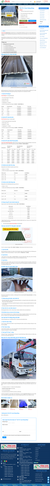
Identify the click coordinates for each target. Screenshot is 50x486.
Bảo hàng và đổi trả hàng (39, 479)
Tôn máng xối (30, 409)
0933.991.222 (10, 471)
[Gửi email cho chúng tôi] (3, 461)
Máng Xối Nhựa (42, 40)
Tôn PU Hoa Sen (4, 119)
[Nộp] (31, 1)
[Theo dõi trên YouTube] (6, 461)
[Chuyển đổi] (2, 31)
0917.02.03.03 (10, 474)
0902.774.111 (27, 472)
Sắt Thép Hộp (42, 14)
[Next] (36, 405)
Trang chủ (3, 4)
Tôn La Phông (42, 36)
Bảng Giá (19, 4)
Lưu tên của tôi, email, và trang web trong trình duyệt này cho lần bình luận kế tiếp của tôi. (17, 435)
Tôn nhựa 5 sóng (12, 409)
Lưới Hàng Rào (42, 10)
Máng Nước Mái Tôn (43, 45)
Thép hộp (36, 451)
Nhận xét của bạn (5, 424)
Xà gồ (36, 458)
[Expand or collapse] (35, 42)
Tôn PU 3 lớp (3, 32)
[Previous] (1, 405)
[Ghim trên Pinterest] (25, 27)
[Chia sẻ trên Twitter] (21, 27)
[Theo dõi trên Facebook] (1, 461)
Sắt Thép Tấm (42, 17)
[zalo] (48, 480)
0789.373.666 (10, 466)
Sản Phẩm (14, 4)
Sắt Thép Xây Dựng (43, 19)
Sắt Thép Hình (42, 12)
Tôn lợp (36, 456)
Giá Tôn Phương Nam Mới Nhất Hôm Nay (44, 31)
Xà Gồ (41, 23)
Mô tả (4, 30)
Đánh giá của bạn (5, 421)
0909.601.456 (10, 476)
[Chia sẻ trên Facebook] (20, 27)
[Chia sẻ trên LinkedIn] (26, 27)
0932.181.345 (10, 468)
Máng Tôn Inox (42, 43)
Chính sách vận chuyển (39, 477)
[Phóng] (2, 24)
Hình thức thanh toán (38, 475)
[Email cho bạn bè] (23, 27)
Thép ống (36, 453)
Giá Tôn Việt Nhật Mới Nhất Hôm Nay (43, 34)
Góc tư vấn (26, 4)
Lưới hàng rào (37, 460)
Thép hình (36, 449)
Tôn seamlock (21, 409)
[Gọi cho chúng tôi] (5, 461)
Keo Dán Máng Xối (43, 47)
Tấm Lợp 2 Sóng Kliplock (44, 38)
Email (20, 431)
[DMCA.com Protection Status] (36, 462)
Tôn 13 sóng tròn (3, 409)
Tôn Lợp (41, 21)
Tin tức (31, 4)
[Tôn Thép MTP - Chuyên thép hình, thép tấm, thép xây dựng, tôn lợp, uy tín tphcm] (5, 1)
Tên (3, 431)
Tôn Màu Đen (42, 28)
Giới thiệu (8, 4)
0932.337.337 (10, 469)
